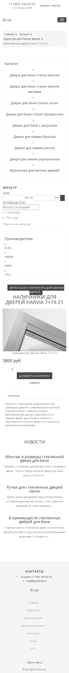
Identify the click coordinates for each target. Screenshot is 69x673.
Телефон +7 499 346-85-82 (36, 576)
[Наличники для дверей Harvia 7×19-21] (34, 329)
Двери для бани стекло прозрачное (34, 114)
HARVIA (12, 212)
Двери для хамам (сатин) (34, 148)
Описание (14, 395)
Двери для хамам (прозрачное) (35, 159)
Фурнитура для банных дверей (34, 170)
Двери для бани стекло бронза (34, 75)
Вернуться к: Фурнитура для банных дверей (37, 290)
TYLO (11, 218)
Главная (33, 602)
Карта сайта (34, 662)
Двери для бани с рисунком (34, 125)
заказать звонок (50, 5)
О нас (33, 641)
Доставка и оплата (33, 625)
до (31, 197)
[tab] (34, 193)
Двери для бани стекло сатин (34, 103)
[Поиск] (62, 198)
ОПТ (33, 648)
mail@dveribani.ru (36, 581)
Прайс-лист (33, 610)
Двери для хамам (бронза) (34, 136)
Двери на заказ (33, 618)
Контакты (33, 633)
